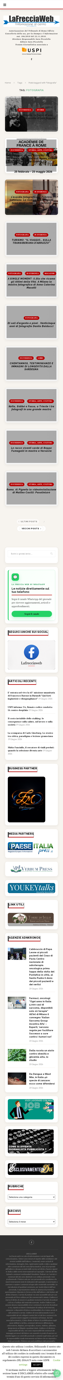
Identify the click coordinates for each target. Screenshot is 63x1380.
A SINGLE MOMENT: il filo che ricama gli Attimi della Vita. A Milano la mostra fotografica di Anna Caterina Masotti (31, 283)
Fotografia (22, 192)
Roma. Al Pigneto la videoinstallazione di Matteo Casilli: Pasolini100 (31, 491)
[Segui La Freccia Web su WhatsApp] (57, 1373)
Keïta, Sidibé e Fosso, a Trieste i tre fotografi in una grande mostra (31, 408)
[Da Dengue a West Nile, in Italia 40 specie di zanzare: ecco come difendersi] (17, 1079)
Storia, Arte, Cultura (40, 150)
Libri (40, 358)
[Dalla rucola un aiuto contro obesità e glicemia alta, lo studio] (17, 1055)
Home (8, 83)
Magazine (50, 273)
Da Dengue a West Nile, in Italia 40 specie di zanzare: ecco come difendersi (42, 1079)
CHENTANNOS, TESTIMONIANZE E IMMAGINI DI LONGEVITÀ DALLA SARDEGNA (31, 366)
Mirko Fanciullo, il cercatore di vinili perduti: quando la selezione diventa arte (31, 749)
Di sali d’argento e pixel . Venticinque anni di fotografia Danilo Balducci (31, 325)
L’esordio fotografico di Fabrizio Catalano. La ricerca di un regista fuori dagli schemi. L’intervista (31, 199)
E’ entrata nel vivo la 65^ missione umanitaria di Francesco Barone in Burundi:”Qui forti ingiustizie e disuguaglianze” (31, 695)
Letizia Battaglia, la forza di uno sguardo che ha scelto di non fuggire (31, 117)
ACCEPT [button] (37, 1364)
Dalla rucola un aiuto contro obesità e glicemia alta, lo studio (41, 1055)
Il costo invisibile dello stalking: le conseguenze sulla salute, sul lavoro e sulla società (30, 721)
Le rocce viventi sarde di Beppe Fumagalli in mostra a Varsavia (31, 450)
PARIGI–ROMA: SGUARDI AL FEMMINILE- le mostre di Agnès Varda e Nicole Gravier (31, 158)
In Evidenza (25, 110)
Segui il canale (31, 614)
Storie (40, 110)
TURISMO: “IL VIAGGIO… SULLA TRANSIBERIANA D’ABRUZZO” (31, 242)
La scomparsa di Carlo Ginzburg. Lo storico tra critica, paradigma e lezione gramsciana (30, 734)
